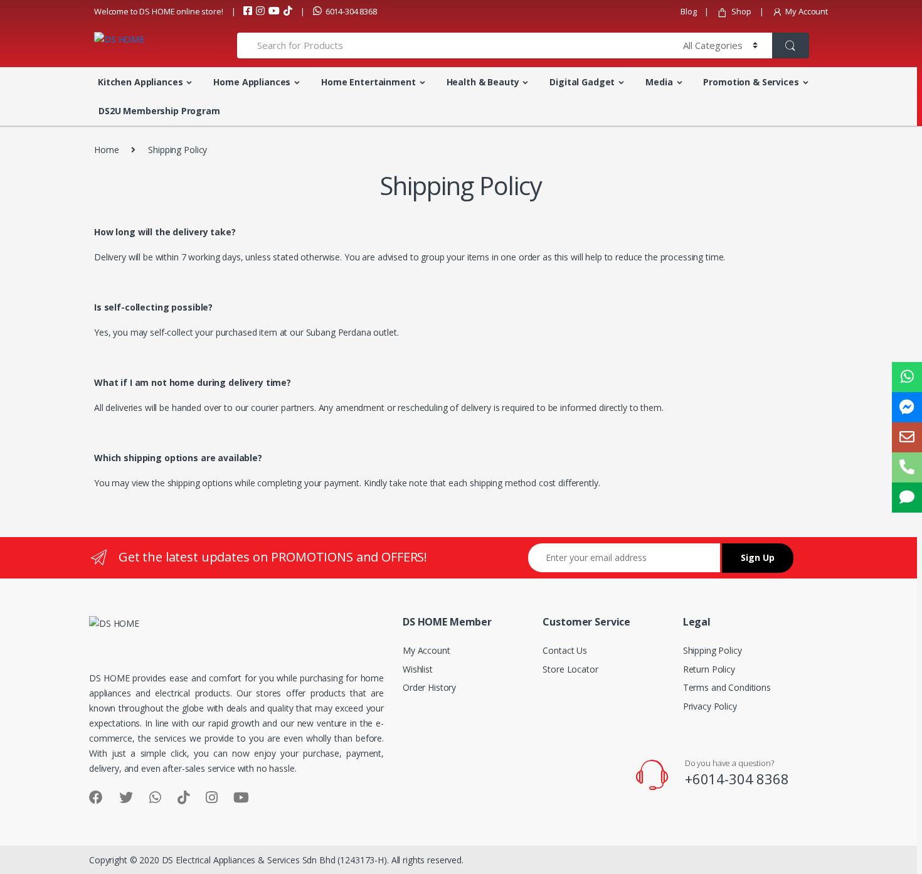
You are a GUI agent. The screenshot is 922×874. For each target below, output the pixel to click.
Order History (429, 687)
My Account (806, 11)
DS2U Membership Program (159, 111)
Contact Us (565, 650)
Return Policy (709, 669)
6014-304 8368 (351, 11)
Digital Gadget (582, 82)
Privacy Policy (710, 706)
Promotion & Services (750, 82)
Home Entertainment (368, 82)
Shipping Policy (712, 650)
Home (106, 150)
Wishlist (418, 669)
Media (658, 82)
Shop (741, 11)
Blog (688, 11)
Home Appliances (251, 82)
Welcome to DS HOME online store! (158, 11)
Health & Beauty (483, 82)
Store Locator (570, 669)
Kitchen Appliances (140, 82)
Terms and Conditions (727, 687)
